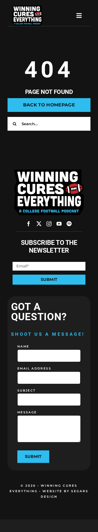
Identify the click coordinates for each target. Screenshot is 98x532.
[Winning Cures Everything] (27, 7)
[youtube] (59, 223)
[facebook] (28, 223)
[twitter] (38, 223)
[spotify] (69, 223)
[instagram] (49, 223)
